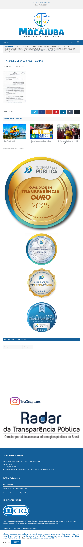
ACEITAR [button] (16, 542)
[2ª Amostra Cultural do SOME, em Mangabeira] (68, 131)
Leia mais (25, 538)
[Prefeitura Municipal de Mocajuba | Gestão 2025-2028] (41, 24)
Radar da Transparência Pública (26, 529)
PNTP (12, 529)
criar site (16, 521)
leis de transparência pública (37, 524)
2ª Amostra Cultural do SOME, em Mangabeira (68, 142)
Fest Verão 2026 (9, 141)
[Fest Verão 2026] (14, 131)
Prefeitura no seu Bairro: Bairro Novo (41, 5)
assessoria (53, 521)
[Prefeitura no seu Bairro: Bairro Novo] (41, 131)
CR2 (7, 66)
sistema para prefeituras (29, 521)
